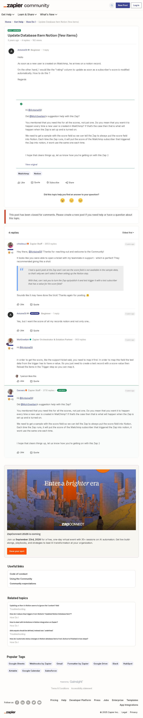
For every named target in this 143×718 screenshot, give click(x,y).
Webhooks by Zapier (41, 663)
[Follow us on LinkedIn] (23, 702)
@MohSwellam (37, 116)
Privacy (133, 712)
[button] (123, 5)
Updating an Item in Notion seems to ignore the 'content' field (34, 605)
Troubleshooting (17, 609)
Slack (115, 663)
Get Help (6, 14)
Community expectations (23, 583)
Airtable (13, 670)
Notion (37, 173)
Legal (124, 712)
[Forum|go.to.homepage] (27, 5)
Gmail (60, 663)
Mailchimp (23, 173)
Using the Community (21, 578)
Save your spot (16, 551)
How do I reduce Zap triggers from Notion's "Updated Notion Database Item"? (41, 614)
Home (8, 22)
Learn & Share (26, 14)
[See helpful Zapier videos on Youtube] (39, 702)
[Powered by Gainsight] (71, 682)
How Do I (31, 22)
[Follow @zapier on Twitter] (34, 702)
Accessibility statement (81, 688)
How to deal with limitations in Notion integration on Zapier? (34, 622)
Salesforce (51, 670)
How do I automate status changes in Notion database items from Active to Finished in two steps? (49, 638)
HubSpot (127, 663)
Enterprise (117, 700)
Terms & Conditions (60, 688)
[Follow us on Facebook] (17, 702)
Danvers (21, 390)
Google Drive (101, 663)
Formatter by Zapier (78, 663)
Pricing (54, 700)
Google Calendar (31, 670)
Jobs (106, 700)
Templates (132, 700)
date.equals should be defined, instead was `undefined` (31, 630)
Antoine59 (22, 50)
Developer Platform (80, 700)
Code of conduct (18, 574)
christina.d (22, 243)
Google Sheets (17, 663)
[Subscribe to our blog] (28, 702)
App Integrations (129, 704)
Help (63, 700)
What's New (47, 14)
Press (97, 700)
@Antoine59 (34, 110)
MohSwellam (23, 339)
